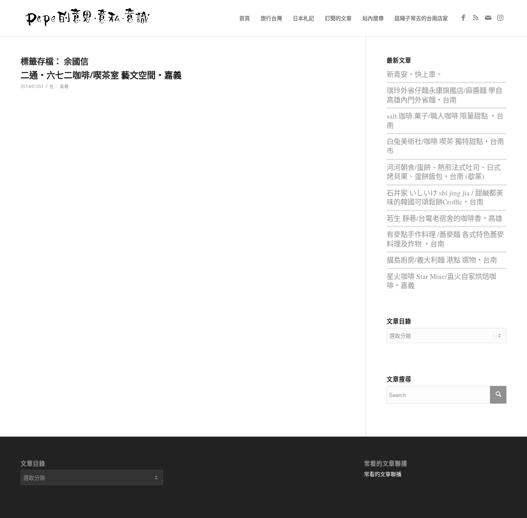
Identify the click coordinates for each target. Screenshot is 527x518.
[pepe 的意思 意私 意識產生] (90, 18)
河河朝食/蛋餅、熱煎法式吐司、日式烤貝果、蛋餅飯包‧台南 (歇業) (444, 172)
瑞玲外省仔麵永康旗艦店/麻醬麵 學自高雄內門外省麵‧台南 (444, 95)
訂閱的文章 (338, 18)
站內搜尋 (373, 18)
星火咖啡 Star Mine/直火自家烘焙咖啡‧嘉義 (441, 281)
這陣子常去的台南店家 (421, 18)
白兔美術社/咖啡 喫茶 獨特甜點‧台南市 (445, 146)
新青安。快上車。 (415, 74)
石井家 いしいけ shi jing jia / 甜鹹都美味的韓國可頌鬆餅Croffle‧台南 (445, 197)
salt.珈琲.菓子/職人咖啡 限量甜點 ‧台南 (445, 120)
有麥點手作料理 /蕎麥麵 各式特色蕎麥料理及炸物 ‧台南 (445, 239)
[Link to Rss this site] (475, 18)
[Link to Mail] (488, 18)
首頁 (244, 18)
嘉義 (64, 86)
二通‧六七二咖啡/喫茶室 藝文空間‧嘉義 (101, 75)
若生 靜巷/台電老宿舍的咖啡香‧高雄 (444, 218)
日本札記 (303, 18)
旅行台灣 (271, 18)
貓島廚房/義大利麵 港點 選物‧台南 (442, 260)
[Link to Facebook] (463, 18)
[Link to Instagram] (500, 18)
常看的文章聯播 (382, 474)
